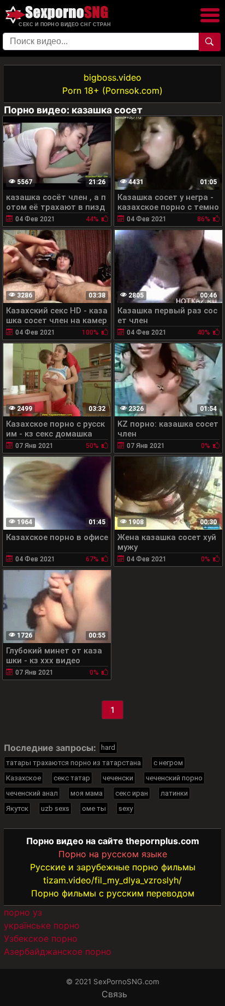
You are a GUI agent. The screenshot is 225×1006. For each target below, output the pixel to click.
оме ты (94, 808)
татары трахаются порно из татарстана (73, 763)
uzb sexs (55, 808)
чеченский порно (174, 778)
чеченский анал (32, 793)
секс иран (131, 793)
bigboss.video (112, 77)
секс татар (72, 778)
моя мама (86, 793)
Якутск (17, 808)
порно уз (23, 912)
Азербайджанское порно (57, 951)
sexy (126, 808)
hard (108, 747)
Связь (114, 994)
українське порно (42, 925)
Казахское (23, 778)
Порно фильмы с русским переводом (112, 893)
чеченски (118, 778)
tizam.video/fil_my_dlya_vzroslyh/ (112, 880)
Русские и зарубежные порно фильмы (113, 867)
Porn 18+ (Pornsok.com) (112, 90)
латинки (174, 793)
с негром (168, 763)
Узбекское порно (41, 938)
